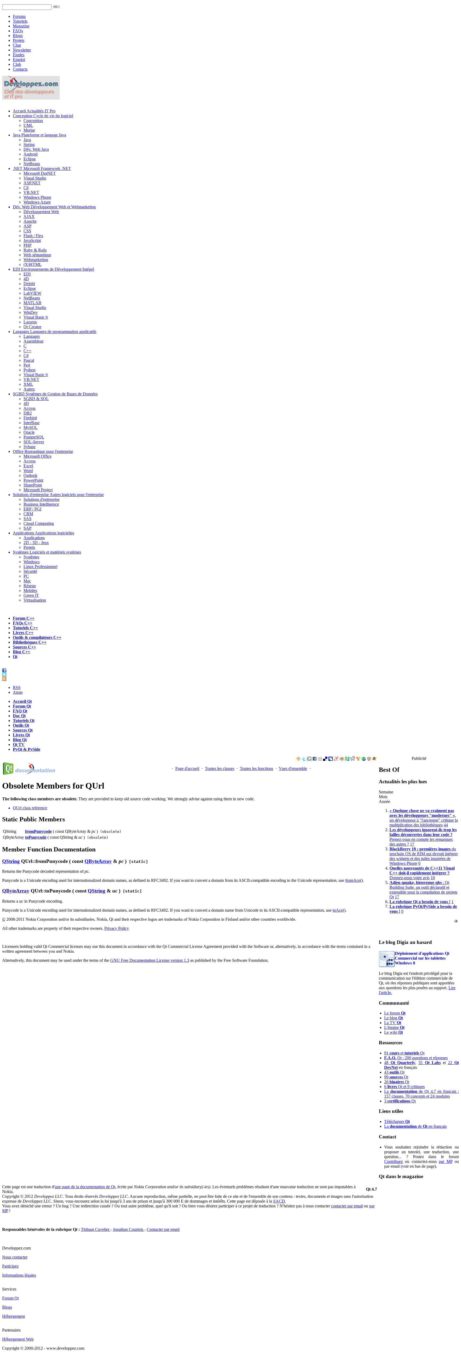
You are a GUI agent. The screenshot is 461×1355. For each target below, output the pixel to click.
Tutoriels (20, 21)
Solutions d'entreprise (58, 494)
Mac (27, 581)
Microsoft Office (37, 456)
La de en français (415, 1126)
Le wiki (393, 1032)
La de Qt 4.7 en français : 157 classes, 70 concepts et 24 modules (421, 1093)
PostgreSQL (33, 437)
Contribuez (393, 1161)
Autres (29, 389)
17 (412, 844)
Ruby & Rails (35, 250)
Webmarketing (35, 259)
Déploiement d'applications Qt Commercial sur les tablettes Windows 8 (422, 958)
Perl (26, 365)
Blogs (18, 35)
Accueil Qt (22, 701)
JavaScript (32, 240)
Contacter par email (163, 1229)
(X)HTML (32, 264)
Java (39, 135)
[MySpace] (330, 759)
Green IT (31, 595)
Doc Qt (19, 715)
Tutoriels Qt (23, 720)
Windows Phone (37, 197)
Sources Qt (23, 730)
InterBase (31, 422)
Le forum (395, 1013)
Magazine (21, 26)
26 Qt (396, 1082)
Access (29, 408)
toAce (338, 910)
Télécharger (397, 1121)
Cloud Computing (38, 523)
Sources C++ (24, 647)
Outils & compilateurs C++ (37, 637)
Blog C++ (21, 652)
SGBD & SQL (36, 398)
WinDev (30, 312)
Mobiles (30, 590)
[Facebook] (314, 759)
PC (26, 576)
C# (26, 187)
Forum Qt (22, 706)
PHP (27, 245)
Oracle (29, 432)
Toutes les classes (219, 768)
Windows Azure (37, 202)
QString (11, 861)
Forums (19, 16)
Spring (29, 144)
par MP (445, 1161)
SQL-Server (33, 442)
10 (433, 877)
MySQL (30, 427)
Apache (30, 221)
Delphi (29, 283)
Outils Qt (21, 725)
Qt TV (19, 744)
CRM (28, 514)
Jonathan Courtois (128, 1229)
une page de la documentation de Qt (85, 1186)
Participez (10, 1266)
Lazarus (30, 322)
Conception (43, 115)
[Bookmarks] (369, 759)
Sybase (29, 446)
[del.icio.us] (325, 759)
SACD (279, 1201)
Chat (17, 45)
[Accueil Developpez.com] (31, 98)
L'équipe (394, 1027)
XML (28, 384)
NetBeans (31, 163)
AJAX (29, 216)
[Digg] (320, 759)
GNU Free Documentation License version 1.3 (149, 960)
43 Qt (394, 1072)
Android (30, 154)
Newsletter (22, 50)
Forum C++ (23, 618)
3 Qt (400, 1101)
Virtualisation (34, 600)
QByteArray (98, 861)
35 (429, 1062)
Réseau (29, 585)
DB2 (27, 413)
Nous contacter (14, 1257)
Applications (43, 533)
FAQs (18, 31)
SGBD (55, 394)
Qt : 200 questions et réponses (416, 1058)
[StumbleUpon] (363, 759)
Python (29, 370)
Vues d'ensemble (293, 768)
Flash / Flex (33, 235)
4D (26, 279)
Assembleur (33, 341)
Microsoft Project (38, 490)
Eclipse (29, 159)
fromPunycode (38, 831)
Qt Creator (32, 326)
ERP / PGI (32, 509)
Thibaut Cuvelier (95, 1229)
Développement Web (41, 211)
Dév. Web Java (36, 149)
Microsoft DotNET (39, 173)
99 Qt (396, 1077)
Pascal (28, 360)
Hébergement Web (18, 1339)
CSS (27, 231)
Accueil (34, 111)
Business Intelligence (41, 504)
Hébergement (13, 1316)
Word (28, 470)
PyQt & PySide (26, 749)
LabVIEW (32, 293)
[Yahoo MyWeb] (336, 759)
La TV (392, 1022)
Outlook (30, 475)
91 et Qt (404, 1053)
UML (28, 125)
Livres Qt (21, 735)
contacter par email (347, 1206)
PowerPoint (33, 480)
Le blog (393, 1018)
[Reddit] (352, 759)
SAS (27, 518)
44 (446, 825)
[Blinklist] (342, 759)
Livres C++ (23, 632)
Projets (18, 40)
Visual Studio (34, 178)
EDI (53, 269)
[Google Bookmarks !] (309, 759)
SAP (27, 528)
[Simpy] (358, 759)
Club (17, 64)
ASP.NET (32, 183)
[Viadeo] (298, 759)
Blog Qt (20, 739)
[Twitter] (304, 759)
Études (18, 54)
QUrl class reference (30, 808)
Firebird (30, 418)
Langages (54, 331)
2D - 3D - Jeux (36, 542)
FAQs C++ (22, 623)
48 (399, 1062)
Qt (15, 656)
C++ (27, 350)
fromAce (352, 880)
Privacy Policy (116, 928)
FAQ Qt (20, 711)
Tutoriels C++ (25, 628)
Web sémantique (37, 255)
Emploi (19, 59)
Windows (31, 561)
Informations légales (19, 1275)
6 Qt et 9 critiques (404, 1086)
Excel (28, 466)
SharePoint (32, 485)
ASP (27, 226)
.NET (42, 168)
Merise (29, 130)
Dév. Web (54, 207)
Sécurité (30, 571)
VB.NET (31, 192)
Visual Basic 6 (35, 317)
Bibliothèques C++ (29, 642)
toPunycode (35, 837)
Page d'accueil (187, 768)
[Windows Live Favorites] (374, 759)
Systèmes (47, 552)
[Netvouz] (347, 759)
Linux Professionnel (40, 566)
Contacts (20, 69)
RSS (17, 687)
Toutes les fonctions (256, 768)
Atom (17, 692)
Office (43, 451)
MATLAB (32, 303)
